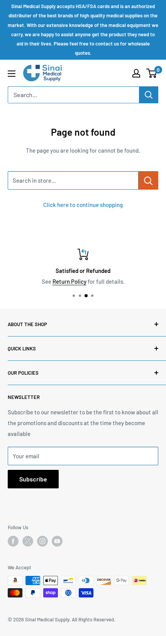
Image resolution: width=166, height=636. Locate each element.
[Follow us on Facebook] (13, 541)
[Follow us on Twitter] (27, 542)
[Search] (148, 94)
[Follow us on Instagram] (42, 541)
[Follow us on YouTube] (57, 541)
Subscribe (33, 479)
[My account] (136, 73)
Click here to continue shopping (83, 204)
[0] (152, 73)
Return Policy (69, 281)
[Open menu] (11, 74)
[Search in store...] (148, 180)
